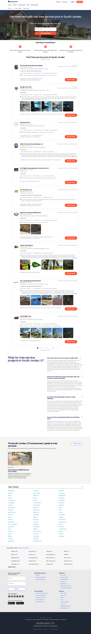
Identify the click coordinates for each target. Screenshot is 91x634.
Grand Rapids (37, 502)
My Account (63, 575)
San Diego (10, 510)
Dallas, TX (66, 551)
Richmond (61, 526)
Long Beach (11, 500)
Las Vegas (36, 514)
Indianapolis (11, 541)
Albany (35, 517)
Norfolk (61, 524)
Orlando (10, 531)
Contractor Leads (40, 599)
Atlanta (10, 536)
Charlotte (36, 524)
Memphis (61, 502)
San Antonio (62, 519)
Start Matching (45, 33)
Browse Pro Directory (41, 577)
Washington (11, 522)
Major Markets (13, 487)
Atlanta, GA (14, 551)
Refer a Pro (63, 581)
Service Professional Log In (42, 593)
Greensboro (36, 526)
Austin (60, 507)
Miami (9, 529)
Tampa (10, 534)
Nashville (61, 505)
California (42, 623)
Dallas (60, 510)
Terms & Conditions (54, 626)
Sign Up (80, 2)
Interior (10, 5)
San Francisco (12, 512)
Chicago (10, 538)
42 (53, 347)
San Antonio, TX (68, 561)
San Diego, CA (15, 564)
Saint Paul (36, 507)
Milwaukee (62, 536)
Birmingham (11, 491)
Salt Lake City (62, 522)
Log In (72, 2)
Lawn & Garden (21, 5)
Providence (62, 500)
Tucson (10, 495)
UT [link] (13, 8)
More (28, 5)
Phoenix (10, 493)
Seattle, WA (49, 564)
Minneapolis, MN (33, 557)
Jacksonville (11, 526)
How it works (63, 593)
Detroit (35, 500)
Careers (62, 597)
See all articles (77, 443)
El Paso (61, 512)
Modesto (10, 505)
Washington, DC (68, 564)
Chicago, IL (49, 551)
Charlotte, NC (32, 551)
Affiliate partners (64, 608)
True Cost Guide (64, 577)
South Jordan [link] (18, 8)
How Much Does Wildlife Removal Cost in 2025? (18, 470)
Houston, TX (32, 554)
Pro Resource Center (40, 597)
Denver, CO (14, 554)
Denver (10, 517)
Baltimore (36, 495)
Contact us (63, 603)
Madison (61, 534)
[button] (25, 106)
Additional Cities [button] (11, 567)
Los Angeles (11, 502)
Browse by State (23, 548)
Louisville (35, 491)
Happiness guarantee (65, 606)
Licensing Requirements (65, 587)
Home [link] (9, 8)
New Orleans (36, 493)
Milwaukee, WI (15, 557)
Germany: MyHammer (37, 619)
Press (61, 599)
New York (36, 519)
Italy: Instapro (45, 619)
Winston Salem (37, 531)
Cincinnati (36, 534)
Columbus (36, 538)
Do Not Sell (46, 623)
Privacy (37, 623)
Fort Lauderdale (12, 524)
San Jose (10, 514)
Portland (61, 491)
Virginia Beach (63, 529)
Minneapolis (36, 505)
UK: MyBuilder (63, 619)
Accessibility (52, 623)
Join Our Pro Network (41, 595)
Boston (35, 498)
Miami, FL (66, 554)
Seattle (61, 531)
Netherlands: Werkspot (54, 619)
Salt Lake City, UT (51, 561)
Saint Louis (36, 512)
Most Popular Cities (12, 548)
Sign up (17, 589)
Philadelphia (62, 495)
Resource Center (64, 579)
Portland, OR (32, 561)
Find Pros (38, 575)
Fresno (10, 498)
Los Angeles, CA (50, 554)
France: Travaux (28, 619)
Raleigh (35, 529)
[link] (45, 67)
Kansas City (36, 510)
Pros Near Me (63, 583)
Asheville (35, 522)
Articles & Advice (34, 5)
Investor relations (64, 601)
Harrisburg (61, 493)
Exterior (15, 5)
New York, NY (67, 557)
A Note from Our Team (65, 585)
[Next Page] (56, 348)
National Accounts (40, 601)
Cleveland (36, 536)
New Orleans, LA (50, 557)
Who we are (63, 595)
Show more (74, 156)
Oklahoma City (37, 541)
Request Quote (71, 79)
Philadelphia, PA (15, 561)
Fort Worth (62, 514)
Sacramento (11, 507)
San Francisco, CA (34, 564)
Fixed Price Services (40, 579)
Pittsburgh (61, 498)
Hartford (10, 519)
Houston (61, 517)
